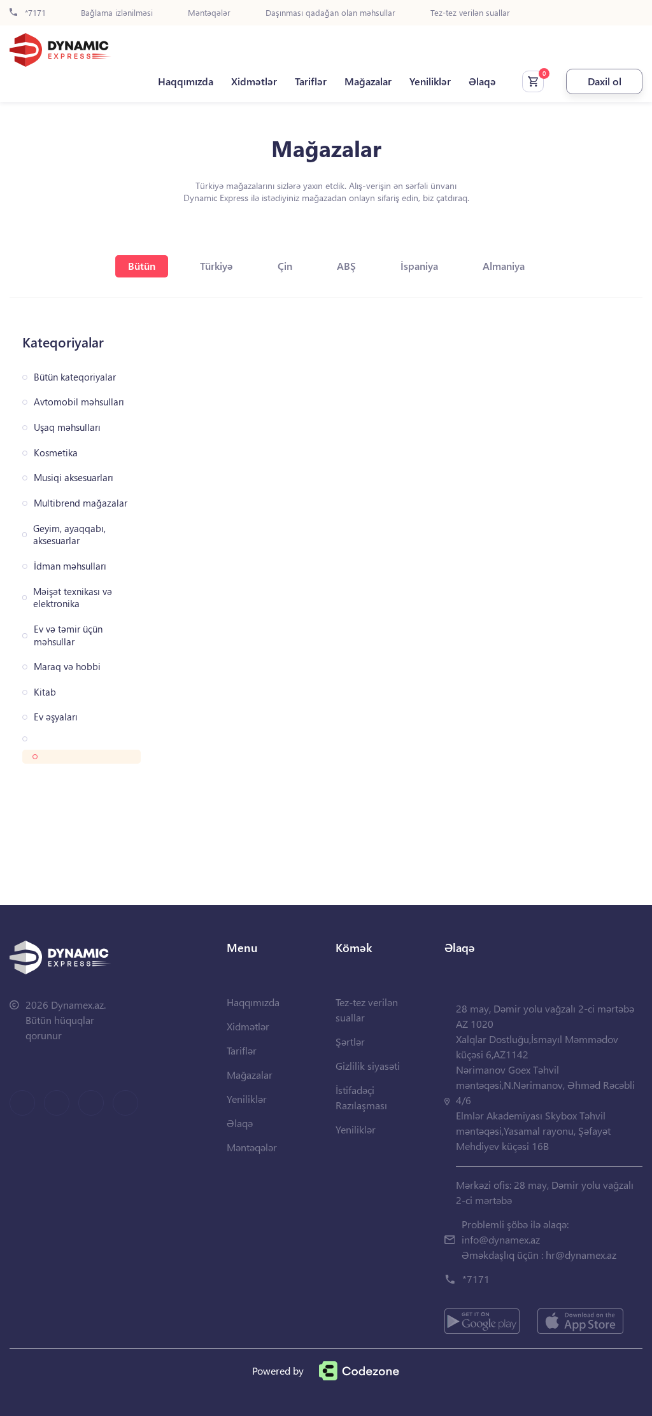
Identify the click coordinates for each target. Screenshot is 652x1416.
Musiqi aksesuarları (73, 478)
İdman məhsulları (70, 566)
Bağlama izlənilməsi (117, 13)
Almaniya (504, 265)
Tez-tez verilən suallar (470, 13)
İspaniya (419, 265)
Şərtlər (350, 1041)
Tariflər (311, 81)
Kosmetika (56, 453)
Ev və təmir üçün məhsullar (68, 635)
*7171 (34, 13)
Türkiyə (216, 265)
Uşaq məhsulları (67, 427)
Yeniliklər (430, 81)
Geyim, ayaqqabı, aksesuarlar (69, 534)
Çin (285, 265)
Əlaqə (482, 81)
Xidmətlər (254, 81)
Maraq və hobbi (67, 667)
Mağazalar (368, 81)
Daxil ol (604, 81)
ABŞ (346, 265)
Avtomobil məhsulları (79, 402)
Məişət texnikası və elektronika (72, 597)
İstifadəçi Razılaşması (361, 1097)
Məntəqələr (209, 13)
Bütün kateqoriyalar (75, 377)
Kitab (45, 692)
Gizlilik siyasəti (368, 1065)
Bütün (141, 265)
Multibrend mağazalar (80, 503)
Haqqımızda (185, 81)
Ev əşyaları (56, 717)
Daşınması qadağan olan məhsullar (330, 13)
